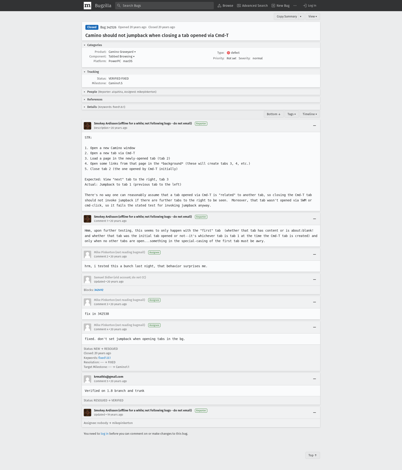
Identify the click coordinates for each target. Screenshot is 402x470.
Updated (99, 281)
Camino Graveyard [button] (122, 51)
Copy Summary (287, 16)
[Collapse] (314, 126)
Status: (101, 78)
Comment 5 (101, 381)
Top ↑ (312, 455)
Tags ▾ (292, 114)
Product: (100, 51)
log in (105, 433)
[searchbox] (164, 5)
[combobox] (164, 5)
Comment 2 (101, 256)
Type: (220, 52)
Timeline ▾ (310, 114)
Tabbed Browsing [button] (122, 56)
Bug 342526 (108, 27)
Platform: (100, 61)
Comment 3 (101, 304)
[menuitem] (225, 5)
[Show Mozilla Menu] (87, 5)
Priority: (218, 58)
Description (101, 128)
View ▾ (312, 16)
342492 (98, 290)
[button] (309, 5)
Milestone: (99, 83)
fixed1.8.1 (104, 358)
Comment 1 (101, 221)
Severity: (244, 58)
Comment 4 (101, 329)
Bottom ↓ (274, 114)
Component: (97, 56)
